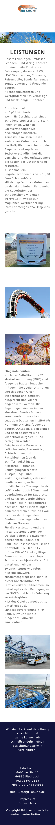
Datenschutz (28, 803)
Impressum (27, 799)
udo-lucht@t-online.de (27, 792)
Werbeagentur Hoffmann (27, 814)
